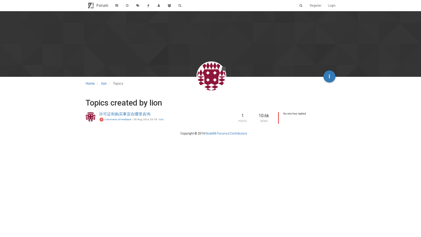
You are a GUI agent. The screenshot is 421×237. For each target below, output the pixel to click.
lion (161, 119)
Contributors (238, 133)
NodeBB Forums (216, 133)
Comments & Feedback (117, 119)
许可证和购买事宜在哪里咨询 (124, 114)
